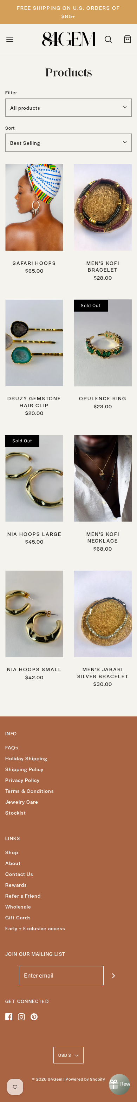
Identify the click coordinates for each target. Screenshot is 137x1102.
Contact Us (19, 873)
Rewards (16, 884)
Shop (11, 852)
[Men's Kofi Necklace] (103, 478)
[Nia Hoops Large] (34, 478)
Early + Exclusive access (35, 928)
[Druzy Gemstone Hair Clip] (34, 343)
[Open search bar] (108, 39)
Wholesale (18, 906)
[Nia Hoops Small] (34, 614)
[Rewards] (119, 1084)
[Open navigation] (9, 39)
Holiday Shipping (26, 758)
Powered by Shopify (85, 1079)
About (13, 862)
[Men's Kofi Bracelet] (103, 207)
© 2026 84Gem (47, 1079)
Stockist (15, 812)
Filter (11, 92)
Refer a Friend (23, 895)
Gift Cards (18, 917)
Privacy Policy (22, 779)
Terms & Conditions (29, 790)
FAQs (11, 747)
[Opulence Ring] (103, 343)
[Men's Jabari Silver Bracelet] (103, 614)
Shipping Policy (24, 769)
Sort (10, 128)
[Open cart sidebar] (127, 39)
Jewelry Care (21, 801)
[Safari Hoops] (34, 207)
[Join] (113, 975)
